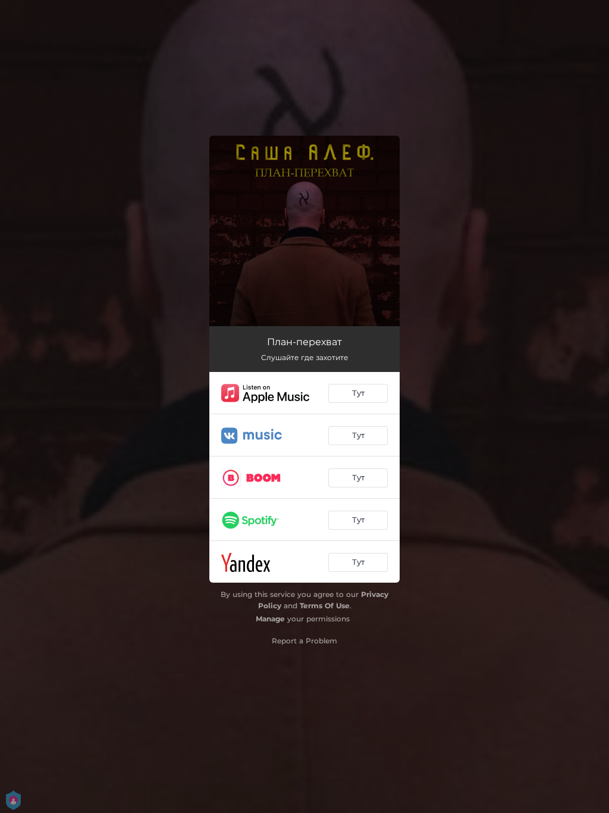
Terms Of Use (325, 605)
